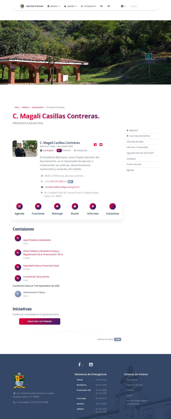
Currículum (48, 150)
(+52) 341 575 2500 (39, 402)
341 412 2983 (101, 412)
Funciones (38, 213)
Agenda (19, 213)
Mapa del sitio (132, 379)
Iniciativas (112, 213)
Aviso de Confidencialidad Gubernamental (137, 402)
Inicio (17, 107)
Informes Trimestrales (137, 147)
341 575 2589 (101, 403)
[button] (80, 364)
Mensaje (57, 213)
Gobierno (25, 107)
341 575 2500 (56, 181)
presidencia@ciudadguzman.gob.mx (62, 187)
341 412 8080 (101, 390)
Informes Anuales (135, 141)
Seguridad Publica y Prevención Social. (41, 265)
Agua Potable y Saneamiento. (37, 240)
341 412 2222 (101, 379)
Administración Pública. (34, 292)
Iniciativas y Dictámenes (40, 321)
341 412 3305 (101, 385)
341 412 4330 (101, 409)
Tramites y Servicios (135, 385)
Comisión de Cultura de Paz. (36, 276)
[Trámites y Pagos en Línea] (102, 6)
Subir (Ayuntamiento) (139, 135)
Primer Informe (134, 164)
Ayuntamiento (38, 107)
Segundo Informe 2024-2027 (140, 153)
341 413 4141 (101, 398)
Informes (93, 213)
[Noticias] (109, 6)
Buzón (75, 213)
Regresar (133, 130)
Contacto (130, 390)
